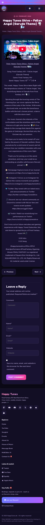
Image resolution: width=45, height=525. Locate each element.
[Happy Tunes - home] (3, 8)
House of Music (7, 444)
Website (9, 348)
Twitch (6, 468)
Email (8, 336)
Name (9, 323)
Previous (10, 272)
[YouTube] (9, 407)
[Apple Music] (36, 407)
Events (4, 436)
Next (36, 272)
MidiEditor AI (6, 452)
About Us (5, 440)
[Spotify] (30, 407)
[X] (25, 407)
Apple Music (8, 480)
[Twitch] (4, 407)
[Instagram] (20, 407)
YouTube (5, 428)
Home (4, 31)
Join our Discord (12, 500)
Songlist (5, 432)
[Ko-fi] (4, 413)
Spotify (6, 476)
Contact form (8, 506)
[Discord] (14, 407)
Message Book (7, 448)
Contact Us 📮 (7, 456)
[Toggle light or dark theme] (29, 8)
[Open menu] (39, 8)
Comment (10, 300)
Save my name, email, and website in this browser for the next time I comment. (21, 366)
